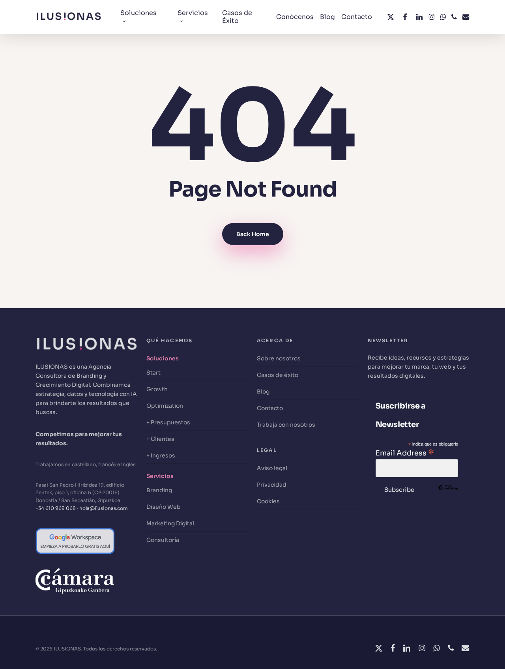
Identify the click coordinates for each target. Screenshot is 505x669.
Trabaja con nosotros (286, 424)
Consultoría (162, 539)
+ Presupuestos (168, 422)
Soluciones (162, 358)
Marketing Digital (170, 523)
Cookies (268, 501)
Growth (157, 389)
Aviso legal (272, 468)
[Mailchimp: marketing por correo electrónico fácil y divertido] (448, 499)
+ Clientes (160, 438)
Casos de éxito (277, 375)
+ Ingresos (160, 455)
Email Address (405, 452)
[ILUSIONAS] (86, 357)
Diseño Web (163, 506)
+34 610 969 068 (56, 508)
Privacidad (271, 484)
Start (153, 372)
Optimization (164, 405)
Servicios (160, 476)
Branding (159, 490)
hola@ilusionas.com (103, 508)
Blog (263, 391)
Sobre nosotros (279, 358)
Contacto (270, 408)
